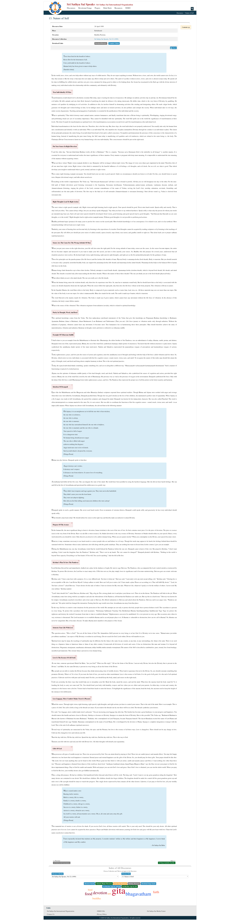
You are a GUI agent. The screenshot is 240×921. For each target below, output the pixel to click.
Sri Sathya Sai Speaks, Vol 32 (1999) (106, 39)
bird (90, 889)
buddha (96, 898)
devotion (100, 892)
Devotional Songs (85, 8)
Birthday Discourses (134, 884)
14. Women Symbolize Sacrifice (167, 863)
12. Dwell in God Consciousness (62, 863)
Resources (118, 8)
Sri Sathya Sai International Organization (60, 911)
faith (156, 892)
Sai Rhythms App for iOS (129, 886)
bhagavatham (138, 893)
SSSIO (127, 8)
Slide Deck (107, 8)
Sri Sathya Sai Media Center (156, 911)
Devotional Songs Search (148, 884)
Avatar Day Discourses (120, 884)
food (88, 893)
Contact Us (50, 914)
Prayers (97, 8)
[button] (186, 27)
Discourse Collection (57, 874)
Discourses (71, 8)
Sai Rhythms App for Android (111, 886)
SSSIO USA (101, 911)
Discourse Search (89, 884)
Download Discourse (100, 43)
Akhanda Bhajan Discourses (104, 884)
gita (118, 890)
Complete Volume (114, 43)
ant (109, 893)
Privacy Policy (102, 914)
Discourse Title (126, 874)
